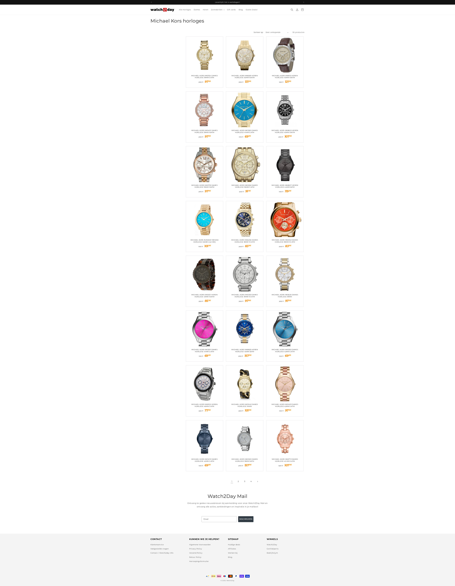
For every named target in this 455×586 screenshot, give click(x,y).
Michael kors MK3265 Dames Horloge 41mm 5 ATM (245, 131)
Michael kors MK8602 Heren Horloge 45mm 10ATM (285, 131)
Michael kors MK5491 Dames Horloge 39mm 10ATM (204, 131)
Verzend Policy (195, 553)
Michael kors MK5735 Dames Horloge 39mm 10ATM (204, 186)
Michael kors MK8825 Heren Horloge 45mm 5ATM (244, 350)
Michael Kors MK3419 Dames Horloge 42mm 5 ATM (204, 460)
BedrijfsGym (272, 553)
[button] (217, 9)
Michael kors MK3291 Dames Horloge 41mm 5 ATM (204, 350)
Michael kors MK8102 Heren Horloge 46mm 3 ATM (204, 405)
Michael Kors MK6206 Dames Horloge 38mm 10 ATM (244, 241)
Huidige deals (234, 545)
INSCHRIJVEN (245, 519)
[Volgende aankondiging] (303, 2)
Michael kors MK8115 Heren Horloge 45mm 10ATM (285, 77)
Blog (230, 557)
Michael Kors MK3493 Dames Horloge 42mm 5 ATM (285, 405)
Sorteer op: (258, 32)
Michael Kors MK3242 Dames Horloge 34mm (244, 405)
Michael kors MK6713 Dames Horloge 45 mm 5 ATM (285, 460)
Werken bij (233, 553)
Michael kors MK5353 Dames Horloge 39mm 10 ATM (245, 296)
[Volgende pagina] (257, 481)
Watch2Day (272, 545)
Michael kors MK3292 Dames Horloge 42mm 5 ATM (285, 350)
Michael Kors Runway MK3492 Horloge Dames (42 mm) (204, 241)
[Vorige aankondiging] (151, 2)
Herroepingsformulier (199, 561)
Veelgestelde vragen (159, 549)
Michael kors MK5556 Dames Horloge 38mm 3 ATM (245, 186)
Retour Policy (195, 557)
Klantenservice (157, 545)
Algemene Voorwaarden (200, 545)
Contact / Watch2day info (161, 553)
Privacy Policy (195, 549)
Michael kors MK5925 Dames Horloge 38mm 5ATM (245, 460)
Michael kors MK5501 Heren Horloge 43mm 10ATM (204, 296)
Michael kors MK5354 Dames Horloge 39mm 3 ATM (204, 77)
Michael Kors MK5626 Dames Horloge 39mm (285, 296)
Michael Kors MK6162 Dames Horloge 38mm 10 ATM (285, 241)
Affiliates (232, 549)
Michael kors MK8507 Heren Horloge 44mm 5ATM (285, 186)
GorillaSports (273, 549)
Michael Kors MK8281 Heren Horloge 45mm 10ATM (245, 77)
